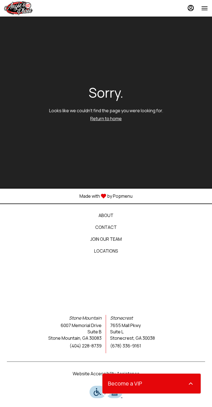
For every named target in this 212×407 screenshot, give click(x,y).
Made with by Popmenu (68, 195)
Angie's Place (106, 283)
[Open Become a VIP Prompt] (190, 383)
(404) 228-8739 (86, 346)
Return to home (106, 119)
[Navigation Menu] (204, 8)
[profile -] (190, 8)
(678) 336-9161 (125, 346)
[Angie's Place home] (29, 8)
